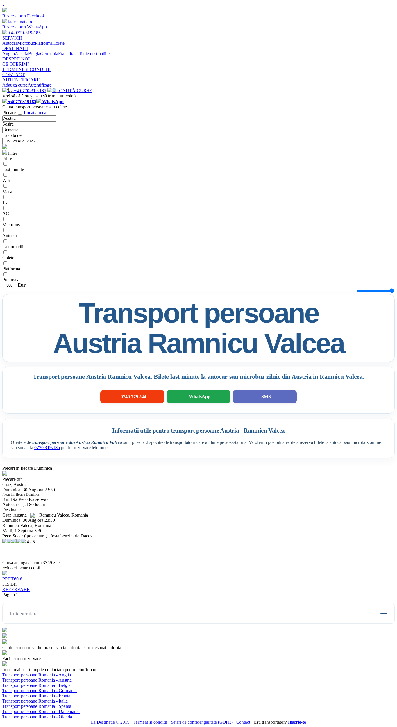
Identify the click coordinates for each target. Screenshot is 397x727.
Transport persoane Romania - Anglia (36, 674)
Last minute (13, 169)
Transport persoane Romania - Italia (35, 701)
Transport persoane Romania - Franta (36, 695)
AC (5, 213)
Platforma (44, 43)
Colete (59, 43)
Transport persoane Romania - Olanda (37, 716)
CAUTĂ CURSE (75, 90)
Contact (243, 722)
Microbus (11, 224)
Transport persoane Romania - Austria (37, 680)
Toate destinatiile (94, 53)
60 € (12, 578)
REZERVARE (16, 589)
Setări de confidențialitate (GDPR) (202, 722)
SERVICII (12, 37)
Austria (21, 53)
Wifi (6, 180)
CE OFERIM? (15, 64)
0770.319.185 (47, 447)
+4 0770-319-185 (29, 90)
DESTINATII (15, 48)
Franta (64, 53)
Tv (5, 202)
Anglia (8, 53)
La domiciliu (14, 246)
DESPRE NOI (16, 58)
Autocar (9, 43)
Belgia (34, 53)
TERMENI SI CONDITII (26, 69)
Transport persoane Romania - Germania (39, 690)
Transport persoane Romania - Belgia (36, 685)
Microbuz (26, 43)
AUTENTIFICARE (21, 79)
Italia (74, 53)
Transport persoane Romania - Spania (36, 706)
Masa (7, 191)
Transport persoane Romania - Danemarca (41, 711)
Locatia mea (35, 112)
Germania (49, 53)
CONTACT (13, 74)
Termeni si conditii (150, 722)
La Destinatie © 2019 (110, 722)
